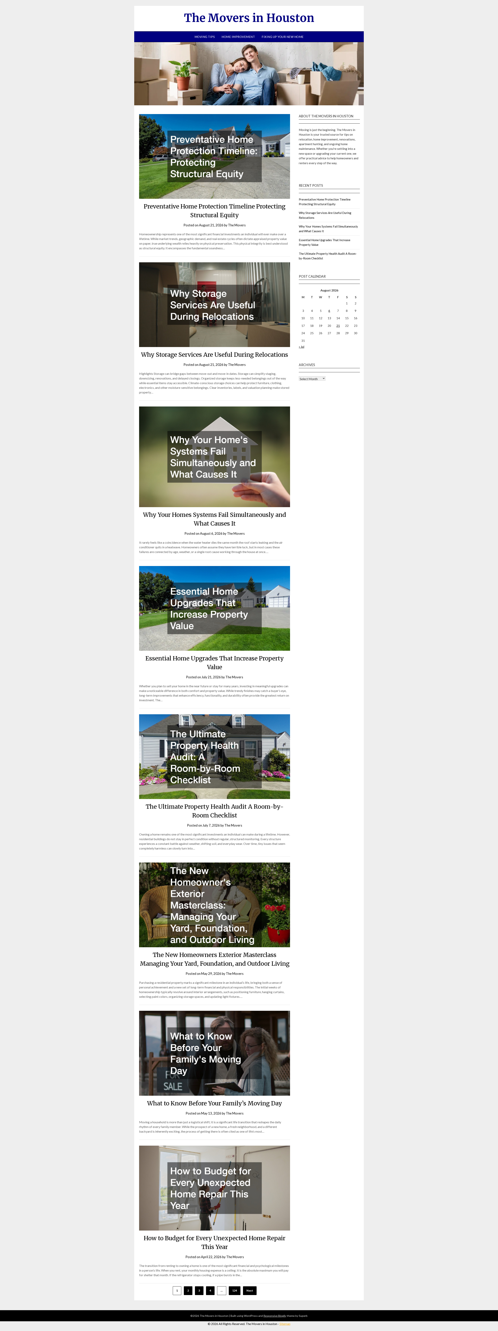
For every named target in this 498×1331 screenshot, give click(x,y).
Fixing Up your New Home (283, 36)
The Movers (237, 225)
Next (249, 1290)
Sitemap (285, 1324)
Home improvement (238, 36)
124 (234, 1290)
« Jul (301, 346)
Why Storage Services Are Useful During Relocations (214, 354)
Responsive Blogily (274, 1315)
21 (338, 325)
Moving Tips (205, 36)
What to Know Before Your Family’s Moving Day (214, 1103)
